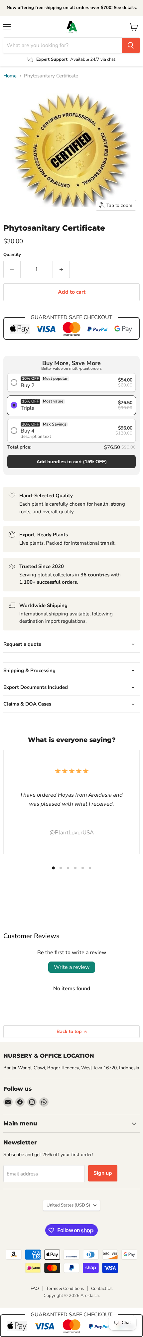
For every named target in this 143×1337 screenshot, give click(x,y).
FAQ (35, 1289)
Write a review (71, 967)
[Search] (131, 45)
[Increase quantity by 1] (61, 269)
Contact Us (101, 1289)
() (72, 461)
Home (10, 76)
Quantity (12, 254)
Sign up (102, 1173)
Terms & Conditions (65, 1289)
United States (68, 1205)
